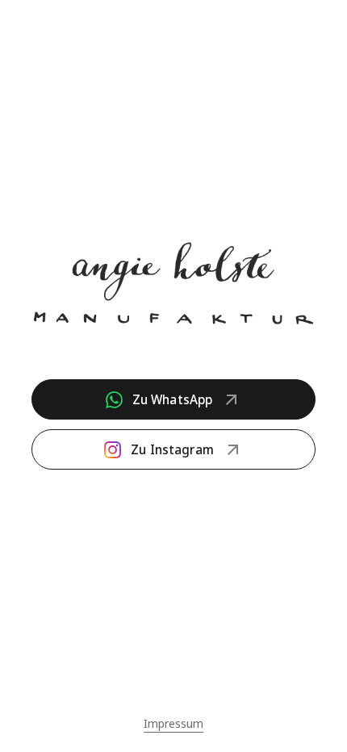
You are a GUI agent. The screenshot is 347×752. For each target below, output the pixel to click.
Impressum (173, 723)
